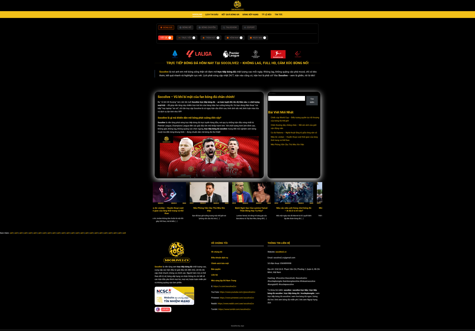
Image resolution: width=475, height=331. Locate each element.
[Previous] (159, 196)
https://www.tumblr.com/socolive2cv (234, 309)
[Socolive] (238, 5)
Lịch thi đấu (211, 14)
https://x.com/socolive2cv (224, 286)
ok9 (11, 233)
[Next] (315, 196)
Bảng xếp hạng (250, 14)
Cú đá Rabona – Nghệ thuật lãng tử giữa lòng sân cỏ (294, 132)
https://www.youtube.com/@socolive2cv (237, 292)
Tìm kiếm (271, 94)
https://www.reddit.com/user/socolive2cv (236, 303)
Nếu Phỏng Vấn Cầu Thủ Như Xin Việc (287, 144)
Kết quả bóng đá (230, 14)
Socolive (197, 14)
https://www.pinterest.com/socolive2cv (237, 298)
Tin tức (279, 14)
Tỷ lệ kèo (267, 14)
